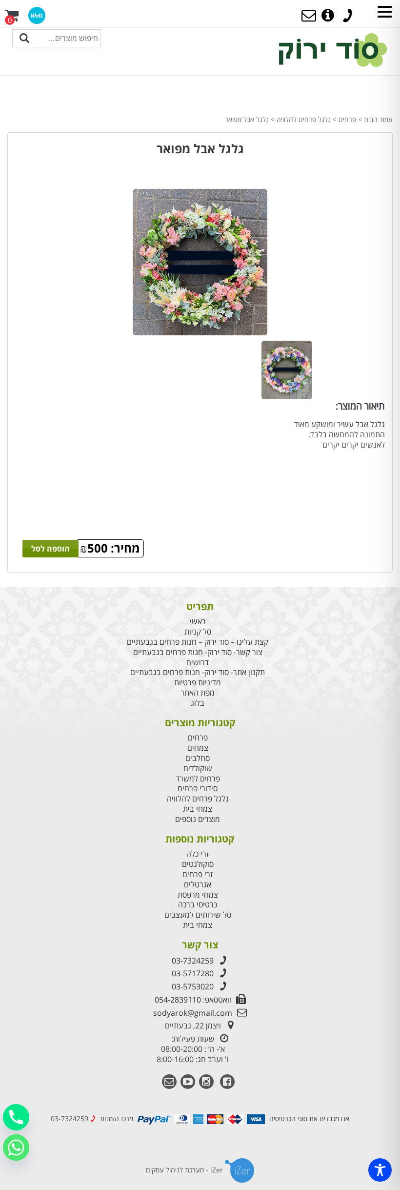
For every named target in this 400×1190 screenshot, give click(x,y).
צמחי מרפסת (198, 895)
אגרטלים (197, 885)
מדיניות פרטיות (197, 682)
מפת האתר (197, 693)
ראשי (198, 621)
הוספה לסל (50, 548)
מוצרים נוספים (197, 819)
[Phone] (16, 1117)
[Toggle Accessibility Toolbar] (380, 1170)
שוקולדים (197, 768)
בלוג (197, 703)
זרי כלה (197, 854)
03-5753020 (193, 986)
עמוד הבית (378, 119)
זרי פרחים (197, 874)
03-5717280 (193, 973)
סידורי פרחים (198, 788)
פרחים (347, 119)
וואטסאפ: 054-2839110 (193, 999)
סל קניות (197, 632)
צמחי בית (197, 809)
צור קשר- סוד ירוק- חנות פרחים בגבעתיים (197, 652)
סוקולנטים (198, 864)
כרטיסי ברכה (197, 905)
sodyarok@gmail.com (192, 1012)
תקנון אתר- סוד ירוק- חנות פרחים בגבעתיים (197, 672)
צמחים (197, 748)
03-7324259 (193, 960)
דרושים (197, 662)
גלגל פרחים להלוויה (304, 119)
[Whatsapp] (16, 1147)
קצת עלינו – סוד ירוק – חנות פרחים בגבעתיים (197, 642)
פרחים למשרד (198, 779)
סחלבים (197, 758)
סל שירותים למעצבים (197, 915)
